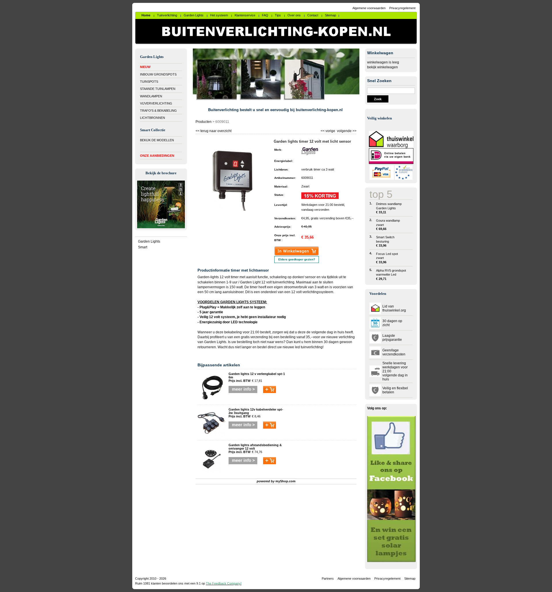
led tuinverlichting (309, 347)
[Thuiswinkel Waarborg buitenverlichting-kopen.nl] (391, 147)
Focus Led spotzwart (387, 258)
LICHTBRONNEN (152, 117)
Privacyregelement (402, 8)
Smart (142, 247)
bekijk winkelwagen (382, 67)
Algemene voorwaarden (369, 8)
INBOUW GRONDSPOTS (158, 74)
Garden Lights (149, 241)
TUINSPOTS (149, 81)
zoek (378, 99)
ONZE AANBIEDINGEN (157, 155)
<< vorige (328, 130)
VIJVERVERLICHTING (156, 103)
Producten (203, 122)
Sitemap (409, 578)
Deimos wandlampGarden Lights (389, 208)
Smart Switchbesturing (385, 241)
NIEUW (145, 67)
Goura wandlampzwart (388, 225)
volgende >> (346, 130)
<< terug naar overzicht (213, 130)
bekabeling (233, 332)
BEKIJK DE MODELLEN (157, 140)
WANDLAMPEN (151, 96)
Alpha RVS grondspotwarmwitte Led (391, 274)
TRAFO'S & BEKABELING (158, 110)
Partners (328, 578)
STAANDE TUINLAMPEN (157, 88)
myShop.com (285, 481)
